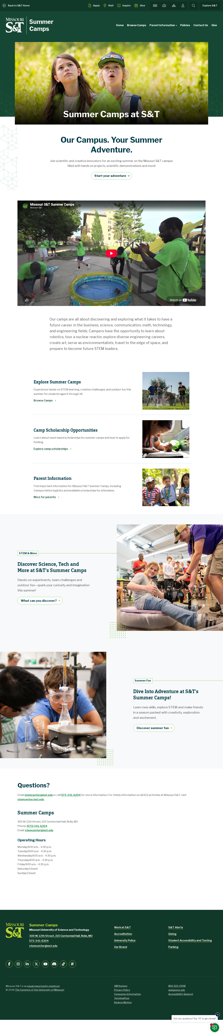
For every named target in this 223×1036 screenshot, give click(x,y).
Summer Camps (41, 25)
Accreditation (123, 933)
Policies (185, 25)
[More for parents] (165, 487)
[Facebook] (9, 964)
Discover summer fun (153, 728)
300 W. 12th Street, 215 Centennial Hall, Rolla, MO (61, 935)
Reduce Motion (123, 1002)
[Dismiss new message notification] (217, 1014)
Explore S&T (210, 5)
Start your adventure (110, 176)
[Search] (193, 6)
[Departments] (174, 6)
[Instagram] (18, 964)
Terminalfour (121, 998)
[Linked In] (27, 964)
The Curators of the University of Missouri (39, 989)
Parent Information (162, 25)
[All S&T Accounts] (72, 964)
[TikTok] (63, 964)
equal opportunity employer (43, 986)
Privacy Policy (122, 990)
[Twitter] (36, 964)
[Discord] (54, 964)
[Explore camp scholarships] (165, 439)
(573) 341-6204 (37, 826)
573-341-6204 (71, 795)
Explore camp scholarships (51, 448)
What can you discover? (39, 601)
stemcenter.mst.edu (30, 799)
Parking (173, 947)
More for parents (45, 497)
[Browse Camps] (165, 391)
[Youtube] (45, 964)
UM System (120, 986)
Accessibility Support (180, 994)
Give (214, 25)
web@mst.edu (176, 990)
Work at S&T (122, 927)
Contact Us (200, 25)
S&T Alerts (175, 927)
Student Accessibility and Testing (190, 940)
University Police (124, 940)
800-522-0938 (176, 986)
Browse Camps (136, 25)
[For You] (183, 6)
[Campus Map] (164, 6)
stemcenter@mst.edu (39, 795)
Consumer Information (127, 994)
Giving (172, 933)
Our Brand (120, 947)
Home (120, 25)
